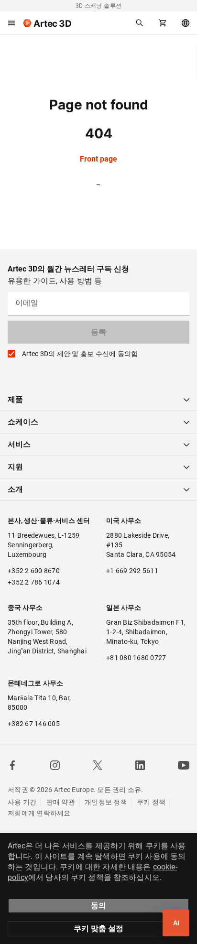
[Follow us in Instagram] (55, 765)
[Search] (139, 22)
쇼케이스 (23, 421)
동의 (98, 905)
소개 (15, 489)
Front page (98, 158)
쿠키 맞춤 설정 (98, 928)
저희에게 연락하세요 (39, 813)
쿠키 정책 (151, 802)
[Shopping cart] (162, 22)
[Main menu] (11, 22)
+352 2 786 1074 (34, 582)
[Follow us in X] (97, 765)
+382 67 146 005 (34, 723)
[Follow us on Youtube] (183, 765)
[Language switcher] (185, 22)
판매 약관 (60, 802)
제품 (15, 399)
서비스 (19, 444)
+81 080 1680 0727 (136, 658)
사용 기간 (22, 802)
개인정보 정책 (106, 802)
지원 (15, 466)
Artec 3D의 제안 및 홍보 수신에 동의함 (80, 354)
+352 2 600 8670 (34, 571)
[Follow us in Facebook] (12, 765)
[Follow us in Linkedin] (140, 765)
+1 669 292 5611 (132, 571)
